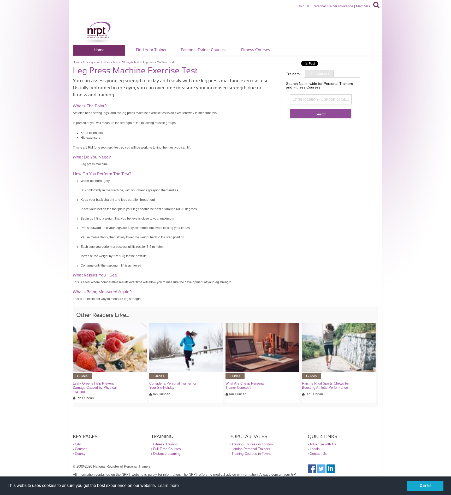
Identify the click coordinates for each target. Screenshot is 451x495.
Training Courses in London (252, 444)
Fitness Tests (111, 62)
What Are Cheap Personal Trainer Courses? (244, 385)
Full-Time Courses (167, 449)
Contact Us (318, 454)
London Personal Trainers (251, 449)
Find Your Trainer (151, 50)
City (78, 444)
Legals (315, 449)
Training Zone (91, 62)
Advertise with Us (323, 444)
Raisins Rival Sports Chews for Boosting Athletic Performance (325, 385)
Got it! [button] (425, 486)
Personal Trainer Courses (203, 50)
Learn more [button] (168, 485)
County (80, 454)
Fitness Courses (255, 50)
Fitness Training (165, 444)
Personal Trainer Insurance (332, 6)
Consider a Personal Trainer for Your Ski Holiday (172, 385)
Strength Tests (131, 62)
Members (363, 6)
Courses (81, 449)
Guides (82, 376)
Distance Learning (166, 454)
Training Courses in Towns (251, 454)
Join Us (304, 6)
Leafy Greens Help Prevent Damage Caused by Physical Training (95, 387)
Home (99, 50)
